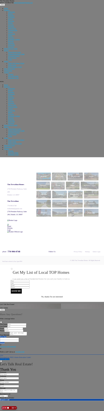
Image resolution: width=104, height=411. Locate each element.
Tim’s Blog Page (9, 69)
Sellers (6, 61)
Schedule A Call (13, 78)
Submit (2, 343)
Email (2, 328)
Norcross (11, 38)
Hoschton (11, 27)
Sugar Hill (11, 45)
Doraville (11, 21)
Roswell (10, 41)
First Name (3, 324)
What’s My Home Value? (16, 63)
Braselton (11, 16)
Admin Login (96, 251)
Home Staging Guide (15, 67)
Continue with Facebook (8, 346)
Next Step (3, 337)
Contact (6, 72)
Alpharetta (11, 12)
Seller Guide (12, 65)
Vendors (10, 74)
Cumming (11, 17)
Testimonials (8, 71)
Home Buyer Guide (14, 52)
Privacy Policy (78, 251)
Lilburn (10, 32)
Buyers (6, 50)
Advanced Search (14, 56)
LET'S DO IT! (5, 359)
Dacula (10, 19)
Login (10, 60)
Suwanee (11, 47)
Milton (10, 36)
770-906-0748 (7, 3)
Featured (7, 10)
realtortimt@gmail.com (23, 3)
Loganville (11, 34)
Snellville (11, 43)
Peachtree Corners (14, 39)
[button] (9, 408)
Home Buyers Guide (10, 49)
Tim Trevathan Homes (15, 184)
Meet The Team (13, 76)
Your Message (4, 335)
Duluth (10, 23)
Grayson (11, 25)
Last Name (3, 326)
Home (6, 8)
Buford (10, 14)
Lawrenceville (12, 30)
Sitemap (87, 251)
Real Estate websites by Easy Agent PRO (12, 261)
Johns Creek (12, 28)
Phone (2, 331)
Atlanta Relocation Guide (16, 54)
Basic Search (12, 58)
